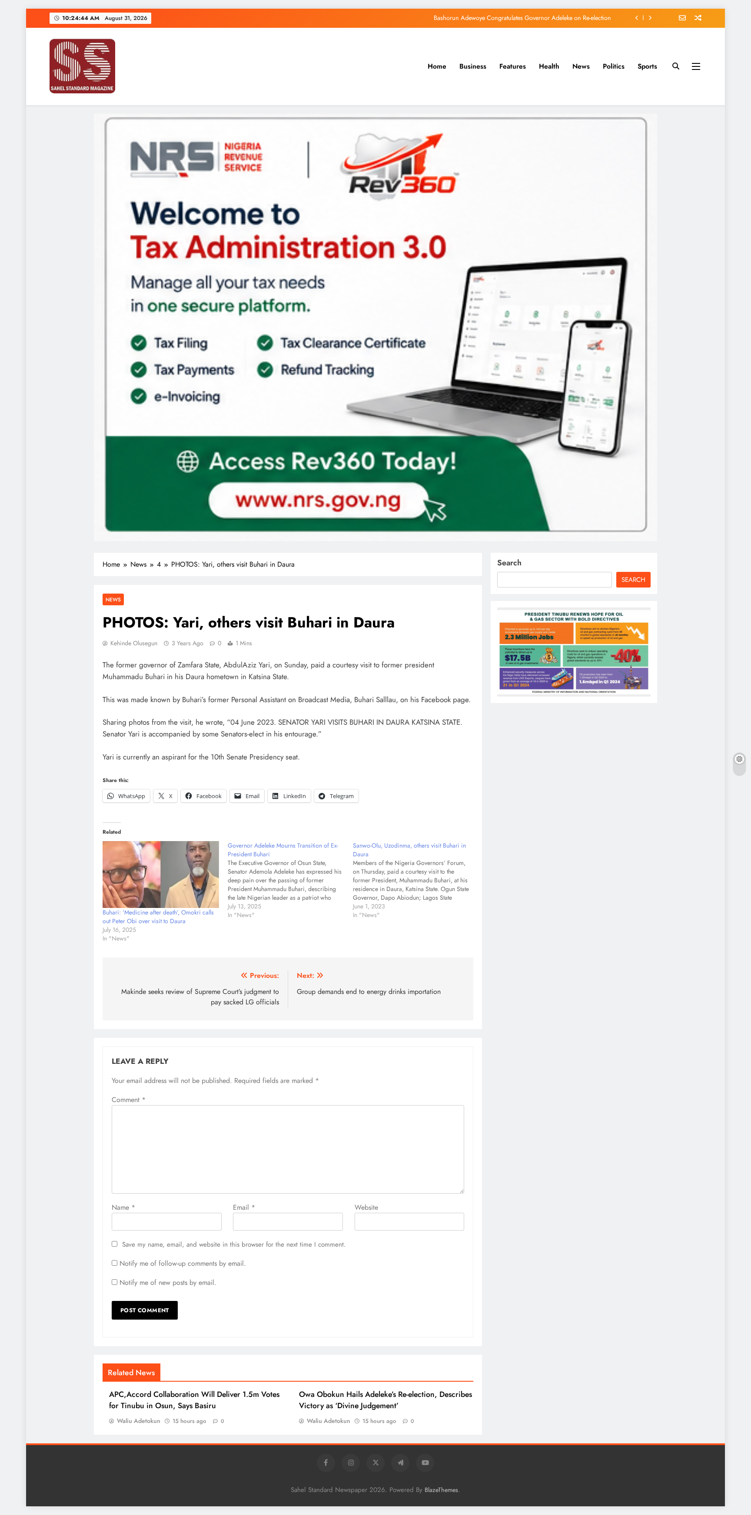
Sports (647, 66)
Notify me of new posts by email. (168, 1282)
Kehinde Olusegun (133, 643)
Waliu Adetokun (138, 1420)
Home (437, 66)
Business (472, 66)
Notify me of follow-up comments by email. (183, 1263)
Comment (129, 1100)
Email (244, 1207)
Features (512, 66)
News (581, 66)
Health (549, 66)
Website (366, 1207)
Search (509, 562)
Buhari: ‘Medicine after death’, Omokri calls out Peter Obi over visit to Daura (158, 916)
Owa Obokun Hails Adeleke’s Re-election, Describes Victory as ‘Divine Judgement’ (385, 1400)
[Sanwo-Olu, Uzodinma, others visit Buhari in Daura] (415, 880)
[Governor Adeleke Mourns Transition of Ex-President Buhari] (290, 880)
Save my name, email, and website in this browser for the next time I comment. (234, 1244)
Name (123, 1207)
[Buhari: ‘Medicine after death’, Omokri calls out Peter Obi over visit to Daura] (161, 874)
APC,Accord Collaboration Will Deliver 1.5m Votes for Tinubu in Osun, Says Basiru (194, 1400)
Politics (614, 66)
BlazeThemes (441, 1489)
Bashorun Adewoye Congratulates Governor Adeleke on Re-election (522, 17)
